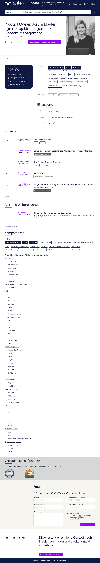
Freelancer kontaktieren (45, 42)
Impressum (45, 560)
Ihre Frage (38, 512)
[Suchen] (93, 12)
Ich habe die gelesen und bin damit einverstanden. (80, 516)
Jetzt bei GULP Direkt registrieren (51, 555)
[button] (13, 12)
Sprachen (41, 94)
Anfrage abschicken (87, 525)
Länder (42, 117)
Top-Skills (41, 67)
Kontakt (36, 560)
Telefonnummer (73, 497)
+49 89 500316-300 (50, 5)
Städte (42, 111)
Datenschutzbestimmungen (80, 515)
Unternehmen (72, 504)
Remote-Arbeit (39, 123)
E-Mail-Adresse (39, 504)
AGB (53, 560)
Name (36, 497)
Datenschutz (62, 560)
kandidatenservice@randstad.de (54, 2)
